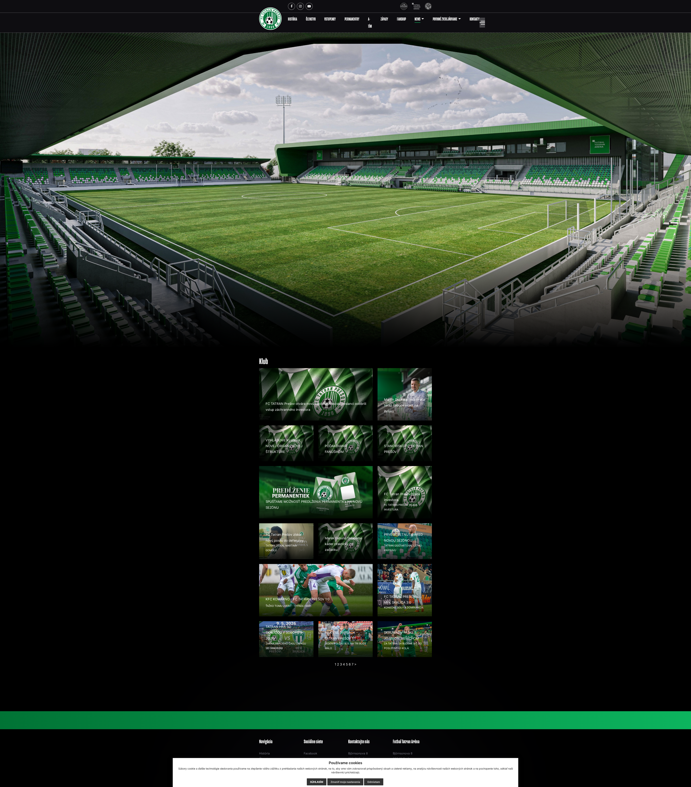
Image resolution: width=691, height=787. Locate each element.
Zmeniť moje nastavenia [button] (345, 781)
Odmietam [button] (373, 781)
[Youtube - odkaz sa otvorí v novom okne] (309, 6)
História (264, 753)
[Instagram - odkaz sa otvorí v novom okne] (300, 6)
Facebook (310, 753)
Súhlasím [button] (316, 781)
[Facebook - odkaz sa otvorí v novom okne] (291, 6)
